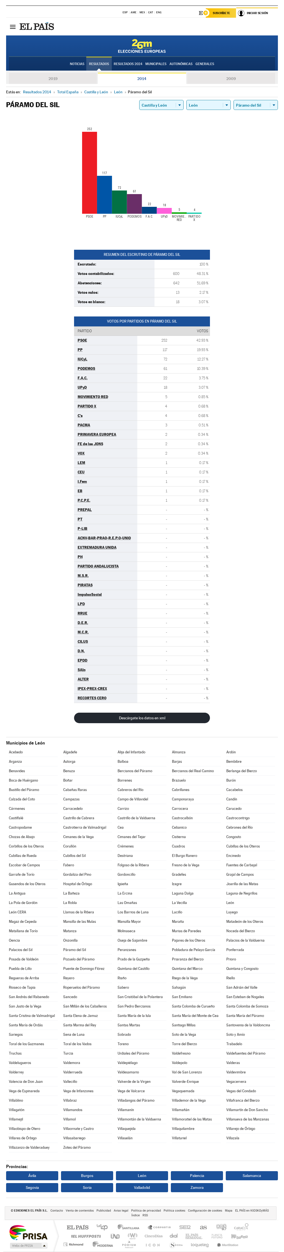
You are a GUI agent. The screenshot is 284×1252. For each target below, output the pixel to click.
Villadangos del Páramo (136, 1100)
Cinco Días (152, 1236)
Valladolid (142, 1187)
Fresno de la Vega (185, 865)
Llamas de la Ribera (78, 912)
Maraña (178, 921)
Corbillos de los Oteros (26, 846)
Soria (87, 1187)
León (230, 903)
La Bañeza (71, 893)
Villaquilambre (183, 1129)
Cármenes (17, 809)
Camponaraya (183, 799)
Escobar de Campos (24, 865)
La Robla (70, 903)
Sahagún (179, 987)
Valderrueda (72, 1072)
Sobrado (124, 1034)
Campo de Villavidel (133, 799)
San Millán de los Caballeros (85, 1006)
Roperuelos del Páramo (81, 987)
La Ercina (125, 893)
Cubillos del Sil (74, 856)
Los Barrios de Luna (133, 912)
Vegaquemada (183, 1091)
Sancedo (70, 997)
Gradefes (179, 874)
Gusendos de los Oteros (27, 884)
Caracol (239, 1227)
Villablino (16, 1100)
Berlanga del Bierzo (241, 771)
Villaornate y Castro (78, 1129)
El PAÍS (77, 1227)
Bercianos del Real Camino (193, 771)
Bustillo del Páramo (24, 790)
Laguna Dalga (183, 893)
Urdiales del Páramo (133, 1053)
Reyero (68, 978)
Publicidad (104, 1210)
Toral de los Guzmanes (26, 1044)
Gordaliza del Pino (77, 874)
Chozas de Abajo (22, 837)
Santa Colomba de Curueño (193, 1006)
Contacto (56, 1210)
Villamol (69, 1119)
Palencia (197, 1175)
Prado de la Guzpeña (134, 959)
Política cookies (174, 1210)
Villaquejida (127, 1129)
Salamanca (252, 1175)
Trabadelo (234, 1044)
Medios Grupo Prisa (28, 1245)
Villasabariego (74, 1138)
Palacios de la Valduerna (245, 940)
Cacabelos (234, 790)
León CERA (17, 912)
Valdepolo (179, 1063)
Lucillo (177, 912)
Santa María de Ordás (26, 1025)
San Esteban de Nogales (245, 997)
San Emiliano (182, 997)
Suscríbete (221, 13)
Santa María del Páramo (245, 1016)
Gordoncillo (126, 874)
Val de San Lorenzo (187, 1072)
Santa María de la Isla (134, 1016)
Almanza (179, 752)
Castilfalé (16, 818)
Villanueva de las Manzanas (247, 1119)
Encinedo (233, 856)
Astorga (69, 761)
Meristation (226, 1244)
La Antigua (17, 893)
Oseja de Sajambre (132, 940)
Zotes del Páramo (77, 1147)
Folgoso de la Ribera (133, 865)
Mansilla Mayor (129, 921)
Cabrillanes (180, 790)
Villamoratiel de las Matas (192, 1119)
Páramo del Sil (74, 950)
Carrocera (180, 809)
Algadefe (70, 752)
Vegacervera (236, 1082)
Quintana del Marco (187, 969)
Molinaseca (126, 931)
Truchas (15, 1053)
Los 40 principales (104, 1227)
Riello (230, 978)
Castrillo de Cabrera (78, 818)
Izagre (177, 884)
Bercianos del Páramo (135, 771)
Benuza (69, 771)
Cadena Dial (174, 1236)
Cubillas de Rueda (23, 856)
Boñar (68, 780)
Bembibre (234, 761)
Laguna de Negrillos (241, 893)
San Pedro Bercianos (134, 1006)
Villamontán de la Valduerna (139, 1119)
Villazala (232, 1138)
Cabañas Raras (75, 790)
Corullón (69, 846)
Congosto (233, 837)
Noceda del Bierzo (240, 931)
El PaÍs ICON (152, 1244)
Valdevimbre (236, 1072)
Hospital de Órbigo (77, 884)
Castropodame (20, 827)
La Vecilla (179, 903)
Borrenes (125, 780)
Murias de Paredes (186, 931)
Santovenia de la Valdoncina (248, 1025)
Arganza (15, 761)
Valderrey (16, 1072)
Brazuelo (179, 780)
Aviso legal (121, 1210)
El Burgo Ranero (184, 856)
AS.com (201, 1227)
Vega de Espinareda (24, 1091)
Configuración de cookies (205, 1210)
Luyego (232, 912)
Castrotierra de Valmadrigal (84, 827)
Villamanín (126, 1110)
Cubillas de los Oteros (243, 846)
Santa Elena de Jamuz (80, 1016)
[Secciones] (12, 26)
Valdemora (71, 1063)
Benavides (17, 771)
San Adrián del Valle (241, 987)
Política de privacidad (146, 1210)
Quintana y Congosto (242, 969)
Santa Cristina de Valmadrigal (32, 1016)
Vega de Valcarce (131, 1091)
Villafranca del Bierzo (243, 1100)
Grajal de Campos (240, 874)
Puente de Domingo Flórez (84, 969)
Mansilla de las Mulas (79, 921)
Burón (231, 780)
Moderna (101, 1244)
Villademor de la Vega (189, 1100)
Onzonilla (70, 940)
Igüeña (123, 884)
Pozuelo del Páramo (79, 959)
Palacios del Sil (20, 950)
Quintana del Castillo (133, 969)
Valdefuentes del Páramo (245, 1053)
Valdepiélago (128, 1063)
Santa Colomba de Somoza (247, 1006)
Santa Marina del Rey (79, 1025)
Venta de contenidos (80, 1210)
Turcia (68, 1053)
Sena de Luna (74, 1034)
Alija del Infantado (131, 752)
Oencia (14, 940)
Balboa (123, 761)
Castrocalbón (182, 818)
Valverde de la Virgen (134, 1082)
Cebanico (179, 827)
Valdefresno (181, 1053)
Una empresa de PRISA (28, 1232)
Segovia (32, 1187)
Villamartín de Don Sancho (247, 1110)
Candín (231, 799)
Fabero (68, 865)
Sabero (123, 987)
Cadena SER (183, 1227)
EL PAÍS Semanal (194, 1236)
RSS (145, 1215)
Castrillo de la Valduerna (136, 818)
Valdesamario (128, 1072)
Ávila (32, 1175)
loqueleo (200, 1244)
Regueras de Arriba (24, 978)
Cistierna (179, 837)
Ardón (231, 752)
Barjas (177, 761)
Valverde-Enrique (185, 1082)
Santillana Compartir (159, 1227)
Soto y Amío (235, 1034)
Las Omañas (127, 903)
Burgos (87, 1175)
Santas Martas (129, 1025)
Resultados (99, 64)
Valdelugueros (20, 1063)
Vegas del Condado (241, 1091)
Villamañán (180, 1110)
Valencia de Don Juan (26, 1082)
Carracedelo (73, 809)
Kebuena (234, 1236)
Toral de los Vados (77, 1044)
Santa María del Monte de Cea (195, 1016)
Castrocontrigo (238, 818)
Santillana (130, 1227)
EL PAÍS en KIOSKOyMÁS (252, 1210)
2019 (53, 78)
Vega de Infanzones (78, 1091)
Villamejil (16, 1119)
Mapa (228, 1210)
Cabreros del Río (130, 790)
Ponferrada (235, 950)
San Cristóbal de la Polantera (140, 997)
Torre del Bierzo (184, 1044)
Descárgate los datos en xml (142, 718)
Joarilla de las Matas (242, 884)
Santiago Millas (184, 1025)
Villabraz (70, 1100)
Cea (121, 827)
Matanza (70, 931)
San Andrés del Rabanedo (29, 997)
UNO (115, 1236)
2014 (141, 78)
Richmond (74, 1244)
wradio (132, 1236)
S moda (175, 1244)
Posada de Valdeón (24, 959)
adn (219, 1227)
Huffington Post (85, 1236)
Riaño (122, 978)
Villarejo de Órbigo (240, 1129)
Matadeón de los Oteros (244, 921)
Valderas (233, 1063)
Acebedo (16, 752)
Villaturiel (179, 1138)
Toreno (123, 1044)
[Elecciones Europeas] (142, 45)
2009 (231, 78)
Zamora (197, 1187)
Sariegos (16, 1034)
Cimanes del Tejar (132, 837)
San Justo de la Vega (25, 1006)
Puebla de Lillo (20, 969)
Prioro (231, 959)
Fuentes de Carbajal (241, 865)
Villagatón (16, 1110)
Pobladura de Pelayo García (193, 950)
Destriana (125, 856)
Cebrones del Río (239, 827)
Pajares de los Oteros (188, 940)
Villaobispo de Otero (24, 1129)
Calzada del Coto (22, 799)
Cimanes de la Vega (78, 837)
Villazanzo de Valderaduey (29, 1147)
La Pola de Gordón (23, 903)
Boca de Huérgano (23, 780)
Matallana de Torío (23, 931)
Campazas (71, 799)
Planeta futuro (215, 1236)
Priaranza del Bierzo (188, 959)
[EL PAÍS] (37, 26)
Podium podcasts (129, 1244)
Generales (205, 64)
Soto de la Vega (184, 1034)
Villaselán (125, 1138)
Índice (135, 1215)
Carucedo (234, 809)
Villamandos (72, 1110)
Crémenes (126, 846)
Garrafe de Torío (21, 874)
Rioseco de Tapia (22, 987)
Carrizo (123, 809)
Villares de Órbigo (23, 1138)
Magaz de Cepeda (23, 921)
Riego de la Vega (185, 978)
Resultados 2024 (128, 64)
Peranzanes (127, 950)
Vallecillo (70, 1082)
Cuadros (178, 846)
